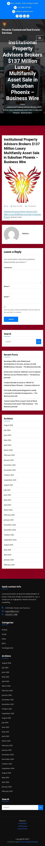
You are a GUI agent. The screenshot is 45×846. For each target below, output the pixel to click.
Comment (8, 267)
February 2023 (9, 565)
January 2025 (9, 520)
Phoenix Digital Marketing (29, 842)
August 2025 (8, 485)
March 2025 (8, 510)
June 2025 (7, 495)
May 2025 (7, 500)
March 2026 (8, 450)
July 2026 (7, 430)
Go (39, 341)
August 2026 (8, 425)
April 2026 (7, 445)
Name (7, 286)
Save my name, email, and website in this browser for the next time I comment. (22, 311)
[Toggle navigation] (39, 38)
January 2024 (9, 560)
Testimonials (22, 826)
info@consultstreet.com (24, 11)
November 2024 (10, 530)
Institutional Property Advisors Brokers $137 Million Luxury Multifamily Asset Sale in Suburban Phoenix (22, 214)
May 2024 (7, 550)
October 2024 (9, 535)
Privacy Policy (22, 829)
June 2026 (7, 435)
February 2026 (9, 455)
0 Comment (31, 206)
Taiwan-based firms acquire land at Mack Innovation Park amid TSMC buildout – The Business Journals (21, 404)
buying (4, 629)
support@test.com (12, 611)
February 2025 (9, 515)
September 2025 (10, 480)
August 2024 (8, 545)
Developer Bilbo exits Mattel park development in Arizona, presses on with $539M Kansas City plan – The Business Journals (22, 364)
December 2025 (10, 465)
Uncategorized (7, 648)
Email (6, 297)
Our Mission (22, 823)
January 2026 (9, 460)
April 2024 (7, 555)
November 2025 (10, 470)
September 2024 (10, 540)
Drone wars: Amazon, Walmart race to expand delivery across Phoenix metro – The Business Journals (22, 375)
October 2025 (9, 475)
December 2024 (10, 525)
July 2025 (7, 490)
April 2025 (7, 505)
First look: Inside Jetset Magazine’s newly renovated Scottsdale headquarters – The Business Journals (20, 393)
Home (22, 104)
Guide (4, 634)
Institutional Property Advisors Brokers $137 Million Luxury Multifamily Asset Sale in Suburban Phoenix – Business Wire (22, 110)
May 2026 (7, 440)
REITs (4, 643)
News (4, 639)
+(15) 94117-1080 (11, 614)
